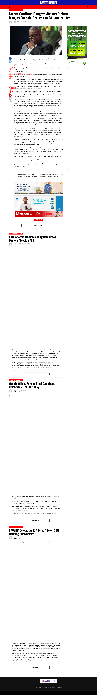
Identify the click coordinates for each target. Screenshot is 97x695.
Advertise (52, 687)
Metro (40, 7)
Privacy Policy (59, 687)
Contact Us (46, 687)
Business (64, 7)
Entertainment (46, 7)
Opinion (58, 7)
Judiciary (53, 7)
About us (40, 687)
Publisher (16, 22)
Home (32, 7)
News (36, 7)
